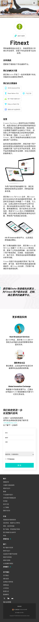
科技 (4, 535)
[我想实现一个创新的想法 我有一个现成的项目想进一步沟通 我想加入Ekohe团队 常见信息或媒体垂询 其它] (19, 454)
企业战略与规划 (8, 563)
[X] (4, 598)
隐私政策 (20, 606)
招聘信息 (6, 585)
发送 (20, 465)
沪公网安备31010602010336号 (20, 609)
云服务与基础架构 (8, 485)
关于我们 (6, 575)
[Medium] (12, 598)
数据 (4, 491)
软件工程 (6, 504)
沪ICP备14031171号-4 (19, 612)
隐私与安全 (6, 510)
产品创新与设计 (8, 494)
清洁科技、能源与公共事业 (11, 523)
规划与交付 (6, 488)
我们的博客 (7, 602)
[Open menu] (34, 3)
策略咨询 (6, 482)
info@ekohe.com (10, 423)
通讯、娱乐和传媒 (8, 526)
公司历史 (6, 588)
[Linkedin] (8, 598)
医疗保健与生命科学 (9, 532)
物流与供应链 (7, 557)
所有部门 (6, 567)
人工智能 (6, 507)
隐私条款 (12, 459)
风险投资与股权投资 (9, 519)
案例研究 (6, 594)
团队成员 (6, 578)
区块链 (5, 501)
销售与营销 (6, 560)
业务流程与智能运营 (9, 498)
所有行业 (6, 539)
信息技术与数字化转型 (10, 554)
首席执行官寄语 (8, 582)
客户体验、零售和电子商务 (11, 529)
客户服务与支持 (8, 547)
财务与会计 (6, 551)
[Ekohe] (7, 3)
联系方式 (6, 591)
